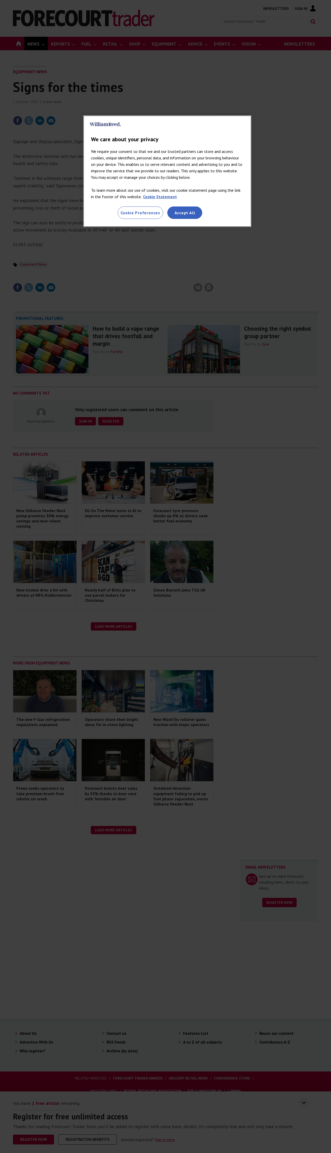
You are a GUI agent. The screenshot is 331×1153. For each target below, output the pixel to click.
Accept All (185, 212)
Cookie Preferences (140, 212)
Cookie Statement (160, 196)
